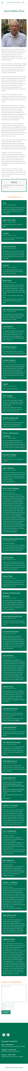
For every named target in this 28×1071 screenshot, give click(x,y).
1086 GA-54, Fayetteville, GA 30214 (10, 1051)
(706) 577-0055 (11, 1054)
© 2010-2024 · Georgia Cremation (14, 1067)
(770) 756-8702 (12, 1049)
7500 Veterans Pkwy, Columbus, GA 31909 (12, 1056)
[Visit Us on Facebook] (4, 1035)
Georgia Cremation (14, 2)
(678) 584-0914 (9, 1044)
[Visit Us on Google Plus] (8, 1035)
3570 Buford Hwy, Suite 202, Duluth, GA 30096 (13, 1046)
